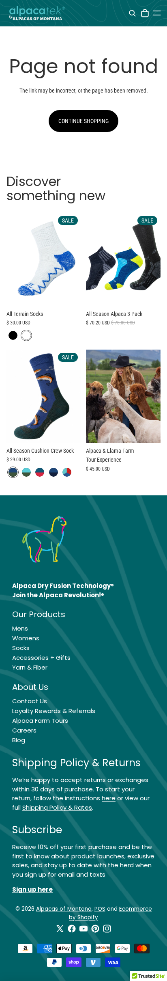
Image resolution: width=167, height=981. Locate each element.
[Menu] (157, 13)
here (109, 798)
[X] (60, 928)
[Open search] (132, 13)
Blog (18, 740)
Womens (25, 638)
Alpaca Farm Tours (40, 720)
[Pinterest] (95, 928)
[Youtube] (83, 928)
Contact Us (29, 701)
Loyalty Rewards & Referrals (53, 711)
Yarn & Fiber (29, 667)
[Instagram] (107, 928)
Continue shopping (83, 121)
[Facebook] (72, 928)
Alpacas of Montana (64, 909)
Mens (20, 628)
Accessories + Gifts (41, 657)
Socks (21, 648)
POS (99, 909)
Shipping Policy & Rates (57, 807)
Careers (24, 730)
